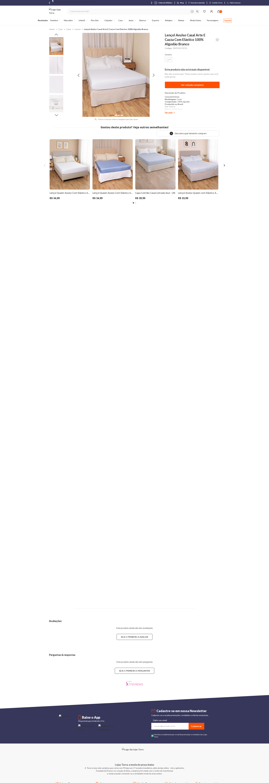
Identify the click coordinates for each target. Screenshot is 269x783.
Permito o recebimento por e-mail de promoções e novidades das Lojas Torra (180, 735)
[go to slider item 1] (56, 65)
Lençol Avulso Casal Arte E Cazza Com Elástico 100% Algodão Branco (116, 29)
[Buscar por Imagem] (192, 11)
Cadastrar (196, 726)
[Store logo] (56, 11)
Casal (168, 59)
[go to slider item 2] (56, 84)
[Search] (197, 11)
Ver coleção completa (192, 85)
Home (52, 29)
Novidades (43, 20)
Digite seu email (160, 720)
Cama (68, 29)
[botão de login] (211, 11)
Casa (60, 29)
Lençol (77, 29)
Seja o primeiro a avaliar (134, 637)
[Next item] (151, 3)
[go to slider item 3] (56, 103)
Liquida (227, 20)
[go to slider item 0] (56, 46)
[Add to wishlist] (217, 40)
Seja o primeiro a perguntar (134, 671)
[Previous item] (49, 3)
